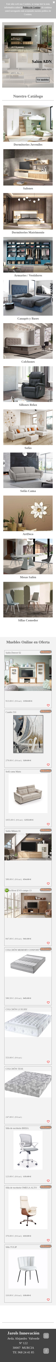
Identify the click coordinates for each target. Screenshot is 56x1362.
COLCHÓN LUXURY (16, 1009)
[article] (28, 679)
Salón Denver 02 (13, 652)
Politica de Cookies (31, 7)
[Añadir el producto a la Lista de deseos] (48, 705)
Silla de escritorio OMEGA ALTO (21, 1187)
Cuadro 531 (11, 712)
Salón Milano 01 (13, 831)
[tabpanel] (28, 96)
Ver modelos (43, 79)
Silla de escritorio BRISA (17, 1128)
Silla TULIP (11, 1247)
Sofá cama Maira (13, 771)
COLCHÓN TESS (14, 1069)
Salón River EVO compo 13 (18, 890)
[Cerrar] (53, 2)
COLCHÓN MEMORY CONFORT (22, 950)
